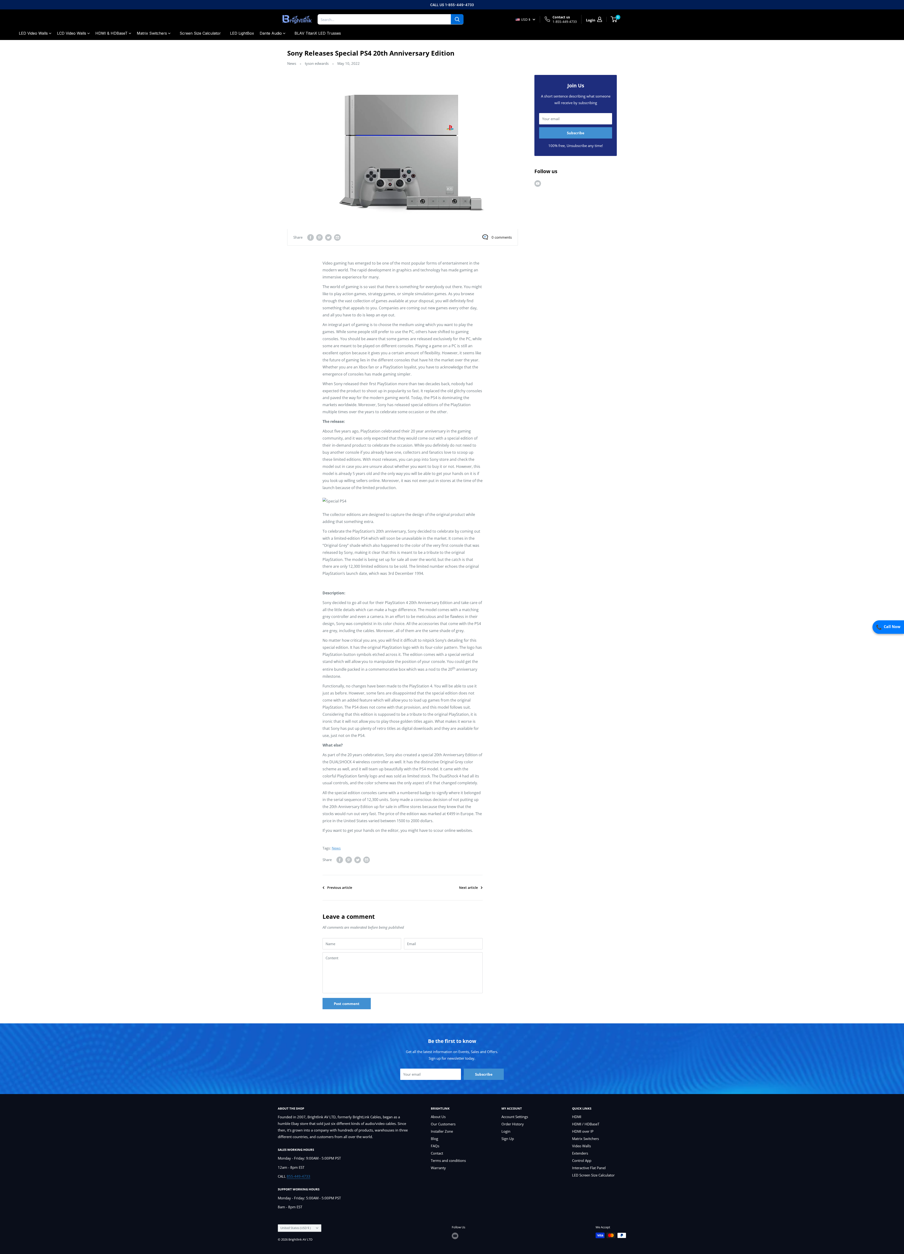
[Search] (457, 19)
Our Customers (443, 1124)
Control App (581, 1160)
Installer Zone (442, 1131)
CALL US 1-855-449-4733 (452, 5)
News (291, 63)
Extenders (580, 1153)
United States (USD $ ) (295, 1228)
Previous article (339, 887)
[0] (614, 19)
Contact (437, 1153)
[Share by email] (337, 237)
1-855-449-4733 (565, 21)
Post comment (346, 1003)
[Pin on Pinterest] (319, 237)
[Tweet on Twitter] (328, 237)
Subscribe (575, 133)
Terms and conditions (448, 1160)
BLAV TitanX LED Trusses (318, 33)
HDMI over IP (582, 1131)
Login (505, 1131)
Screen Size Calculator (200, 33)
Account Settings (514, 1116)
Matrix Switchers (152, 33)
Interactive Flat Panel (589, 1167)
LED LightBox (242, 33)
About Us (438, 1116)
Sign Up (507, 1138)
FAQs (435, 1146)
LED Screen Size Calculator (593, 1175)
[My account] (599, 19)
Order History (512, 1124)
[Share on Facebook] (310, 237)
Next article (468, 887)
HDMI (576, 1116)
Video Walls (581, 1146)
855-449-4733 (298, 1176)
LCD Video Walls (71, 33)
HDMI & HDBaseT (111, 33)
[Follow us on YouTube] (537, 183)
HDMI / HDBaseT (585, 1124)
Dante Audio (271, 33)
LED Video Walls (33, 33)
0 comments (502, 237)
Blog (434, 1138)
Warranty (438, 1167)
